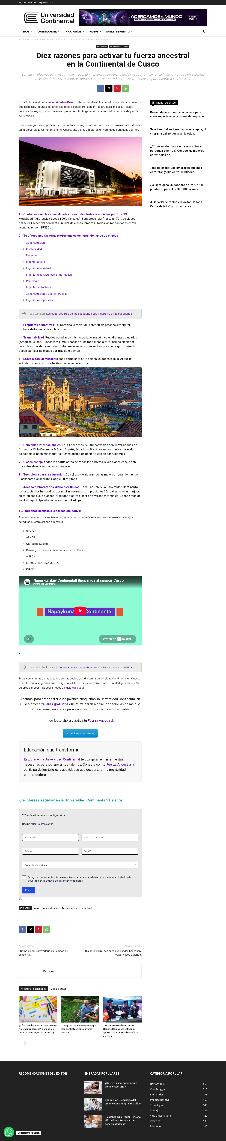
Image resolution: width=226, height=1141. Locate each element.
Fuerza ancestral (69, 914)
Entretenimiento (118, 31)
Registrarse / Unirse (27, 2)
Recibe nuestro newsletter (37, 829)
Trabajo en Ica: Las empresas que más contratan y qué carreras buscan (78, 1035)
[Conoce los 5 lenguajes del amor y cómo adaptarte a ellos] (93, 1110)
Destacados (33, 39)
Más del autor (58, 995)
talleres (53, 770)
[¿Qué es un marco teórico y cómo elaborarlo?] (93, 1093)
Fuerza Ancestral (119, 764)
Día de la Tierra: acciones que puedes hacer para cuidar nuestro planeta (113, 959)
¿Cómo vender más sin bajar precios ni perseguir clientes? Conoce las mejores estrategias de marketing (38, 1035)
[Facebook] (100, 88)
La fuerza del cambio (119, 46)
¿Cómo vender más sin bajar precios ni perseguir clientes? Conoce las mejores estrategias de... (177, 151)
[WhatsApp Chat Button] (9, 1132)
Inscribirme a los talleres (80, 733)
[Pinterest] (117, 88)
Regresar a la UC (46, 2)
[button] (203, 32)
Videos (93, 31)
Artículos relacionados (33, 995)
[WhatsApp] (125, 88)
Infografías (73, 31)
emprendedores (50, 914)
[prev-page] (21, 1049)
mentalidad (86, 914)
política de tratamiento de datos (64, 886)
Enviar (28, 896)
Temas (25, 31)
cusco (36, 914)
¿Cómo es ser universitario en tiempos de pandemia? (43, 959)
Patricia (48, 977)
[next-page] (26, 1049)
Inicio (21, 39)
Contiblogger (47, 31)
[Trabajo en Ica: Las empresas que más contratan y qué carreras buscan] (80, 1015)
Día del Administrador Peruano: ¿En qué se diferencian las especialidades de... (123, 1127)
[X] (108, 88)
